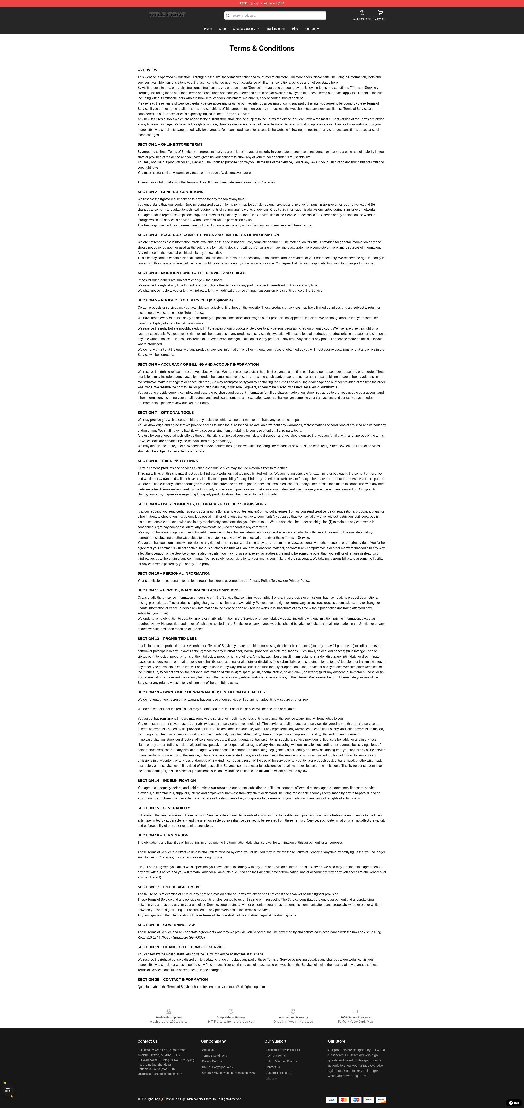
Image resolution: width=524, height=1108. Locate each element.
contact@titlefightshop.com (245, 987)
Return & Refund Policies (281, 1061)
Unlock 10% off (8, 1090)
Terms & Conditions (214, 1055)
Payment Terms (276, 1055)
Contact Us (273, 1067)
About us (208, 1049)
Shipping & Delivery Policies (283, 1049)
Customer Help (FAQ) (279, 1072)
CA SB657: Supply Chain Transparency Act (229, 1072)
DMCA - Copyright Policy (217, 1067)
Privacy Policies (212, 1061)
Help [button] (516, 1102)
